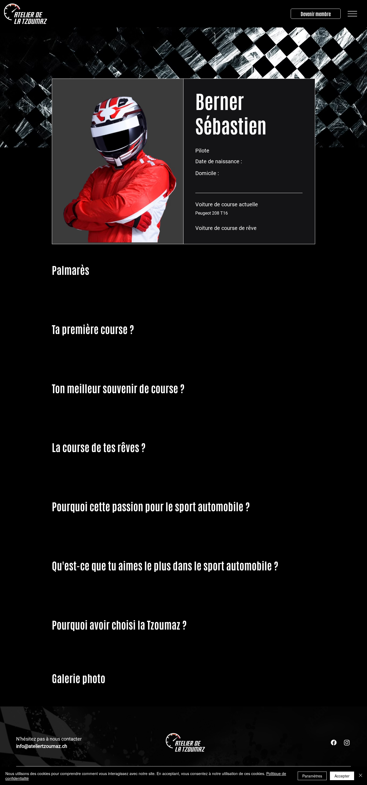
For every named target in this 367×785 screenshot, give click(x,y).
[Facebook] (333, 742)
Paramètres (312, 776)
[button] (352, 13)
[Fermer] (360, 776)
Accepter (342, 776)
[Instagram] (347, 742)
